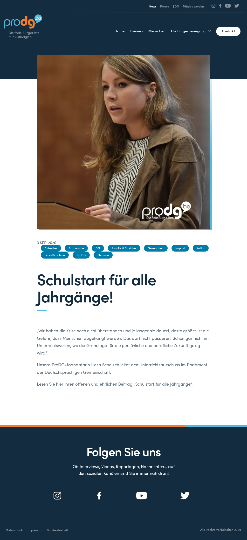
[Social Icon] (214, 6)
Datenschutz (15, 530)
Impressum (35, 530)
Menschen (156, 30)
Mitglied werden (193, 6)
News (152, 6)
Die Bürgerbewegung (188, 30)
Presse (164, 6)
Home (119, 30)
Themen (136, 30)
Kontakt (228, 30)
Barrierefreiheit (57, 530)
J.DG (176, 6)
